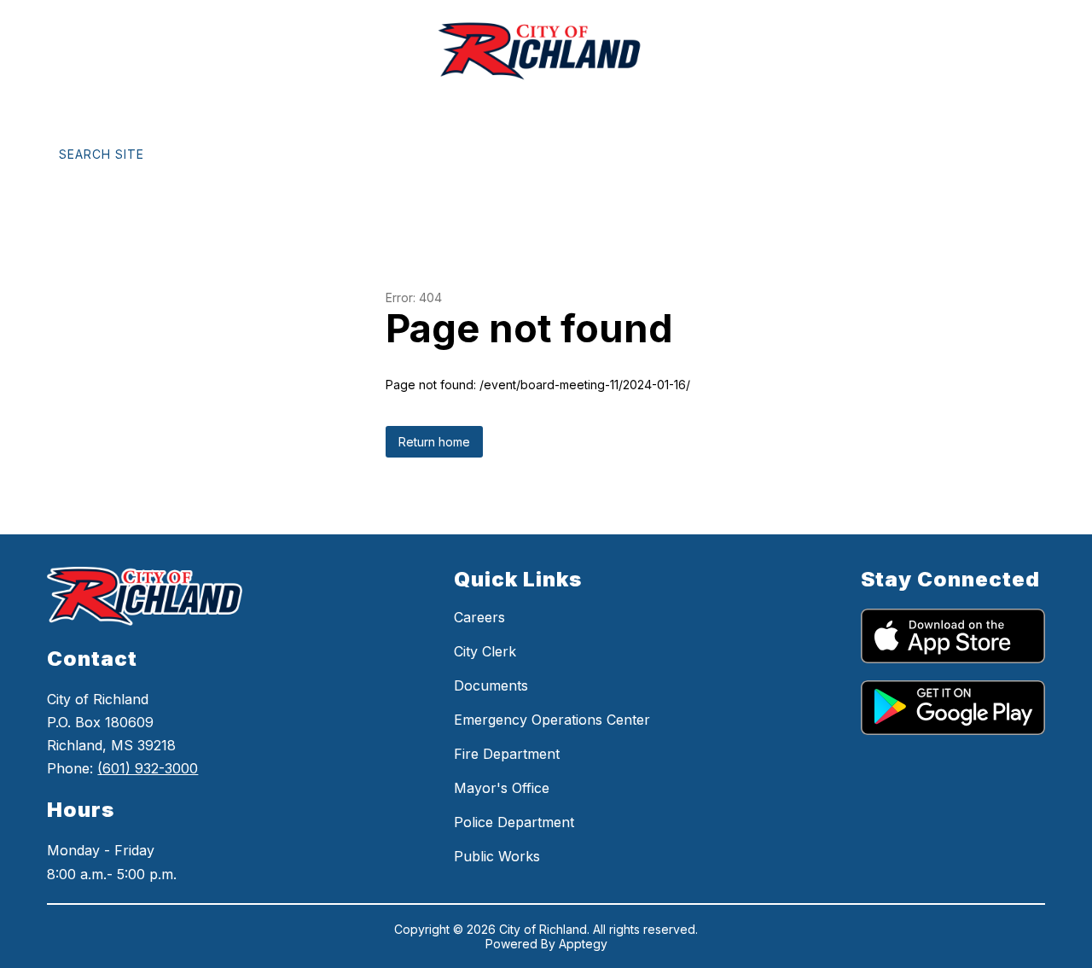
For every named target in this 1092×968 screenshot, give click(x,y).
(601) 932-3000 (147, 768)
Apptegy (583, 943)
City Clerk (485, 651)
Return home (434, 441)
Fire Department (507, 753)
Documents (491, 685)
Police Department (514, 822)
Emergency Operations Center (552, 719)
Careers (479, 617)
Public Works (497, 856)
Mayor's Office (501, 787)
